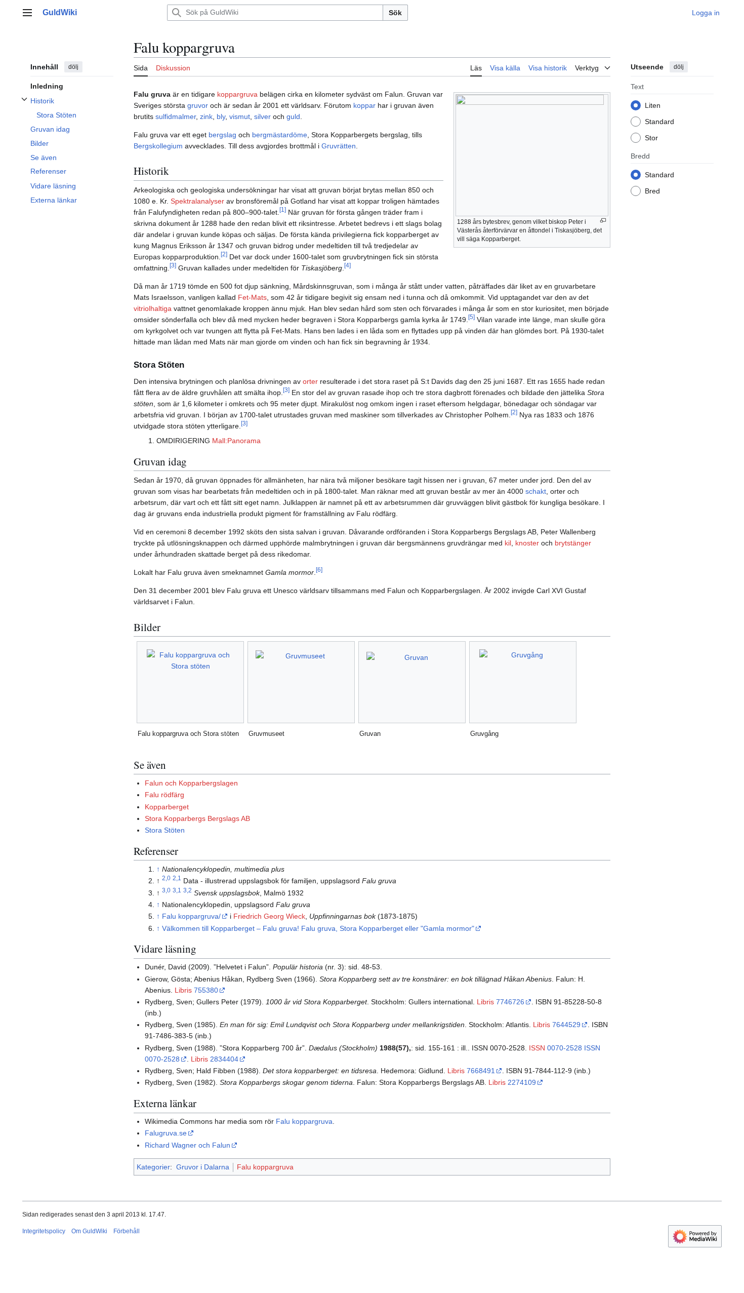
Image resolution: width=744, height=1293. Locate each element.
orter (310, 381)
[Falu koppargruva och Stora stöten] (190, 682)
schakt (535, 491)
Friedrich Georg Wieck (269, 916)
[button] (27, 13)
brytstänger (573, 543)
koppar (364, 105)
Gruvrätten (338, 146)
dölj (73, 66)
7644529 (566, 1025)
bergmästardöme (279, 135)
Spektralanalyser (197, 201)
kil (508, 543)
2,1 (177, 878)
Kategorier (153, 1167)
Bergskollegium (158, 146)
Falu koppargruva (304, 1121)
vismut (239, 116)
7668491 (481, 1071)
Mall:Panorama (236, 441)
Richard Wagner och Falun (187, 1145)
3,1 (177, 890)
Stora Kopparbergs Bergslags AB (197, 818)
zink (206, 116)
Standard (659, 121)
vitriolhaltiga (153, 308)
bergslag (222, 135)
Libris (183, 990)
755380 (206, 990)
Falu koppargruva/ (191, 916)
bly (221, 116)
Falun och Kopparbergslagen (191, 783)
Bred (652, 190)
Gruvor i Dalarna (202, 1167)
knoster (527, 543)
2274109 (522, 1082)
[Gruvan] (412, 682)
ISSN (537, 1048)
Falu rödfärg (164, 795)
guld (293, 116)
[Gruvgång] (523, 682)
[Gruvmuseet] (301, 682)
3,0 (166, 890)
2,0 (166, 878)
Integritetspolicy (43, 1231)
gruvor (197, 105)
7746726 (510, 1002)
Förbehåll (126, 1231)
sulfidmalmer (175, 116)
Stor (651, 137)
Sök (395, 13)
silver (262, 116)
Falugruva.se (166, 1133)
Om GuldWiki (89, 1231)
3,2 (187, 890)
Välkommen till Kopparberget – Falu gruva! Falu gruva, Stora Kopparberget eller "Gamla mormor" (318, 928)
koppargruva (237, 94)
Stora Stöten (165, 830)
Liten (652, 105)
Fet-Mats (252, 297)
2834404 (224, 1059)
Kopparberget (167, 807)
